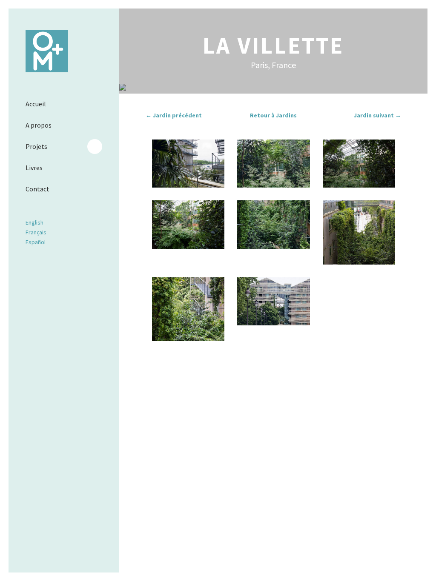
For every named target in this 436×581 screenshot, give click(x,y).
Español (36, 242)
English (34, 222)
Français (36, 232)
